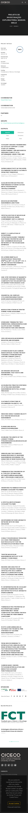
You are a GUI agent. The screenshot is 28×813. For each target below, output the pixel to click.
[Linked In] (2, 765)
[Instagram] (12, 765)
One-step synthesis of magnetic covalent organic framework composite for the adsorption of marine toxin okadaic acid (13, 280)
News (20, 138)
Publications (21, 132)
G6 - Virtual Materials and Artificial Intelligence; (12, 123)
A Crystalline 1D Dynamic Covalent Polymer (11, 503)
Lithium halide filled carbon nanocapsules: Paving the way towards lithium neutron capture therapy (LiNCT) (13, 353)
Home (11, 26)
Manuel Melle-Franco (6, 100)
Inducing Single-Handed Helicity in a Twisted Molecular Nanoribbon (13, 416)
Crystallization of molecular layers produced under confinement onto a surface (13, 217)
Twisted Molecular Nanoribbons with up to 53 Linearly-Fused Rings (11, 556)
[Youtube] (15, 765)
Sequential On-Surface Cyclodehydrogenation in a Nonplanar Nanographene (12, 297)
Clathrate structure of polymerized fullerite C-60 (11, 402)
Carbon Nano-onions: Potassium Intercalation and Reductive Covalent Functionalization (13, 668)
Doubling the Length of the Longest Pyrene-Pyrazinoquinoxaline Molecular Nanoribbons (14, 440)
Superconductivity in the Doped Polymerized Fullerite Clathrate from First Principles (14, 170)
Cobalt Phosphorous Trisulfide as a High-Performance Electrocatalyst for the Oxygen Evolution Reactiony (13, 541)
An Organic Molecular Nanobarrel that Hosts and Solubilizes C (12, 373)
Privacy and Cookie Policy (14, 807)
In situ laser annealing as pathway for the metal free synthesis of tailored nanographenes (12, 630)
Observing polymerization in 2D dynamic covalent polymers (13, 489)
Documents (20, 135)
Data (7, 135)
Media (7, 138)
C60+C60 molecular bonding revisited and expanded (12, 339)
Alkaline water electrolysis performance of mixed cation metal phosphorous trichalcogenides (13, 185)
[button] (9, 741)
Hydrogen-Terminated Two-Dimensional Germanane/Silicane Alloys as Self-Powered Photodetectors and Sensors (14, 325)
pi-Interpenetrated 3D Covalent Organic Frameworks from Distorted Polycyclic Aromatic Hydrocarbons (13, 590)
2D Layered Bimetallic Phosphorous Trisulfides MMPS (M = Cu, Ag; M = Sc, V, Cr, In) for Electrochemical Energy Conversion (13, 261)
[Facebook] (5, 765)
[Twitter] (8, 765)
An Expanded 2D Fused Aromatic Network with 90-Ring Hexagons (13, 522)
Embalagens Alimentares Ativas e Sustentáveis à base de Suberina (12, 730)
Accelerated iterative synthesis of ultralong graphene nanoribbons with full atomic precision (13, 388)
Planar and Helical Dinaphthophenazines (9, 427)
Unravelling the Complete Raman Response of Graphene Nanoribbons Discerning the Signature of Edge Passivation (13, 456)
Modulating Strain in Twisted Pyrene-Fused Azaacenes (13, 310)
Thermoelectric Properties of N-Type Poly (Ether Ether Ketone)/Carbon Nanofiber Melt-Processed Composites (13, 474)
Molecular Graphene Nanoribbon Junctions (10, 202)
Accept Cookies (14, 803)
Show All (7, 132)
